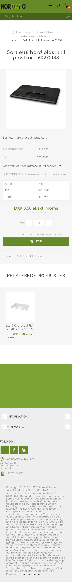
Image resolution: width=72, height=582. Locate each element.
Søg (68, 16)
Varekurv (67, 5)
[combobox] (32, 16)
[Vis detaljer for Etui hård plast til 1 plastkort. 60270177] (20, 307)
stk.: (22, 222)
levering (40, 212)
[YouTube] (23, 450)
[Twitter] (5, 450)
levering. (47, 571)
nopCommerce (30, 574)
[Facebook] (14, 450)
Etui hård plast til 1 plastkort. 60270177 (20, 327)
